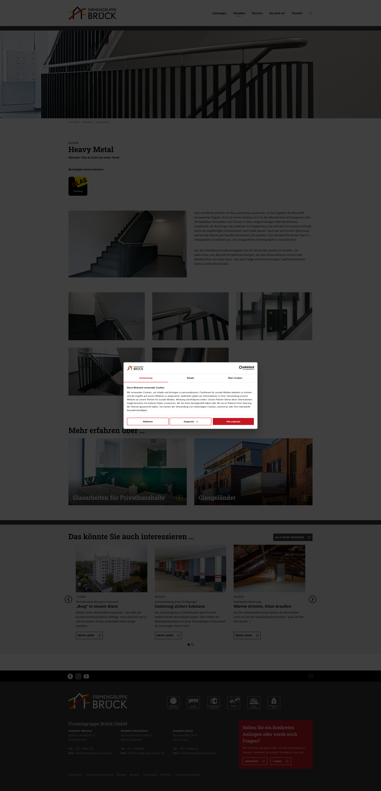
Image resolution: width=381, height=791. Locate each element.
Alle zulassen (233, 421)
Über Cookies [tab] (235, 378)
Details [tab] (190, 378)
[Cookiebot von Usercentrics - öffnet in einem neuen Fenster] (241, 368)
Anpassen (189, 421)
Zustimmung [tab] (146, 378)
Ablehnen (148, 421)
